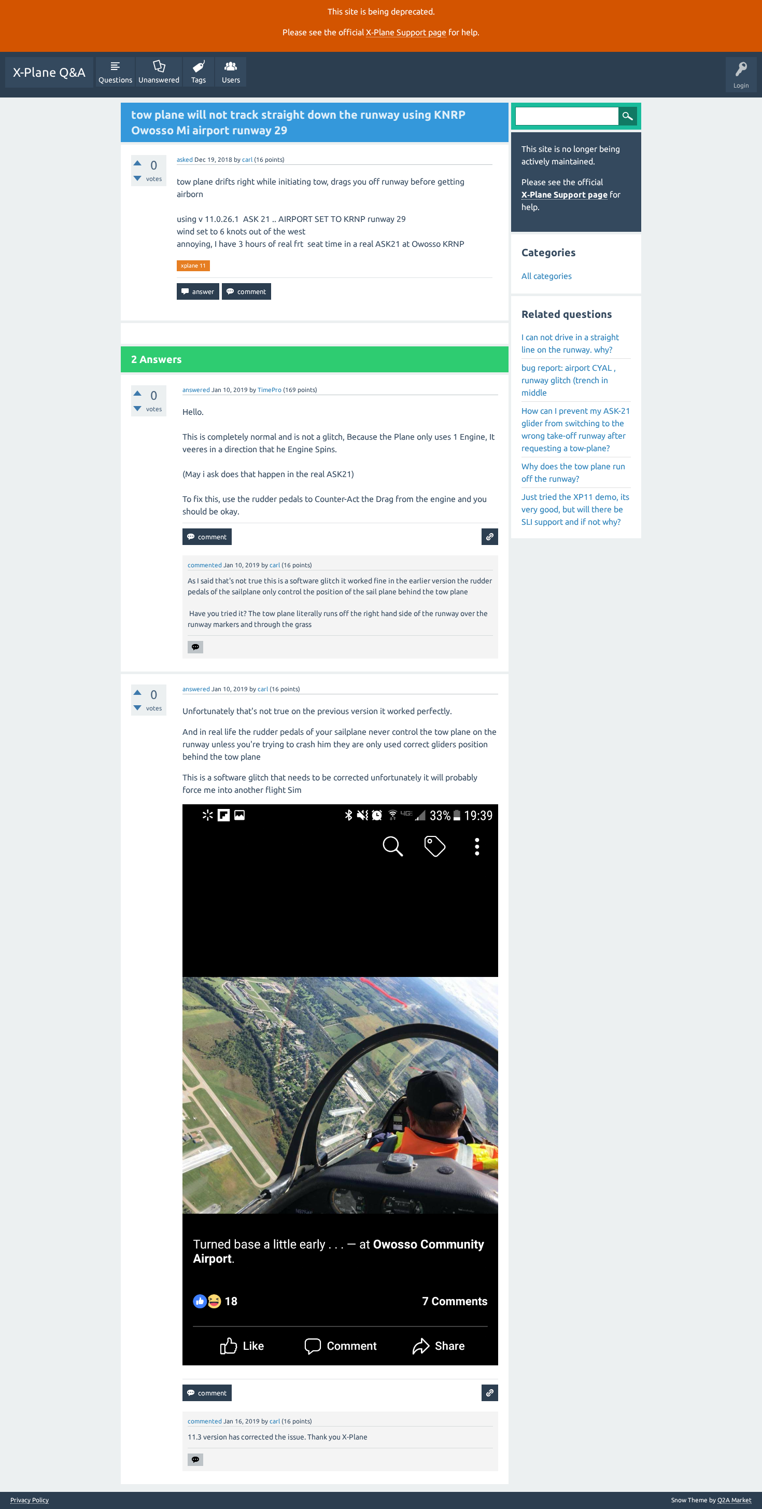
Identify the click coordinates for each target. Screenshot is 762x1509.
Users (231, 80)
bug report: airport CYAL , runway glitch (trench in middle (568, 380)
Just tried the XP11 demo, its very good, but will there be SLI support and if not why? (575, 509)
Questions (115, 80)
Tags (198, 80)
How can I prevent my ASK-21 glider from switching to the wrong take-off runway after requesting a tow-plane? (575, 429)
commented (205, 565)
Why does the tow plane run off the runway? (573, 472)
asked (185, 159)
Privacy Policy (29, 1500)
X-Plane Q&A (49, 72)
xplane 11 (193, 265)
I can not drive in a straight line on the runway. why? (570, 343)
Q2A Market (734, 1500)
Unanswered (158, 80)
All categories (546, 276)
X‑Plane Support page (406, 32)
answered (196, 389)
